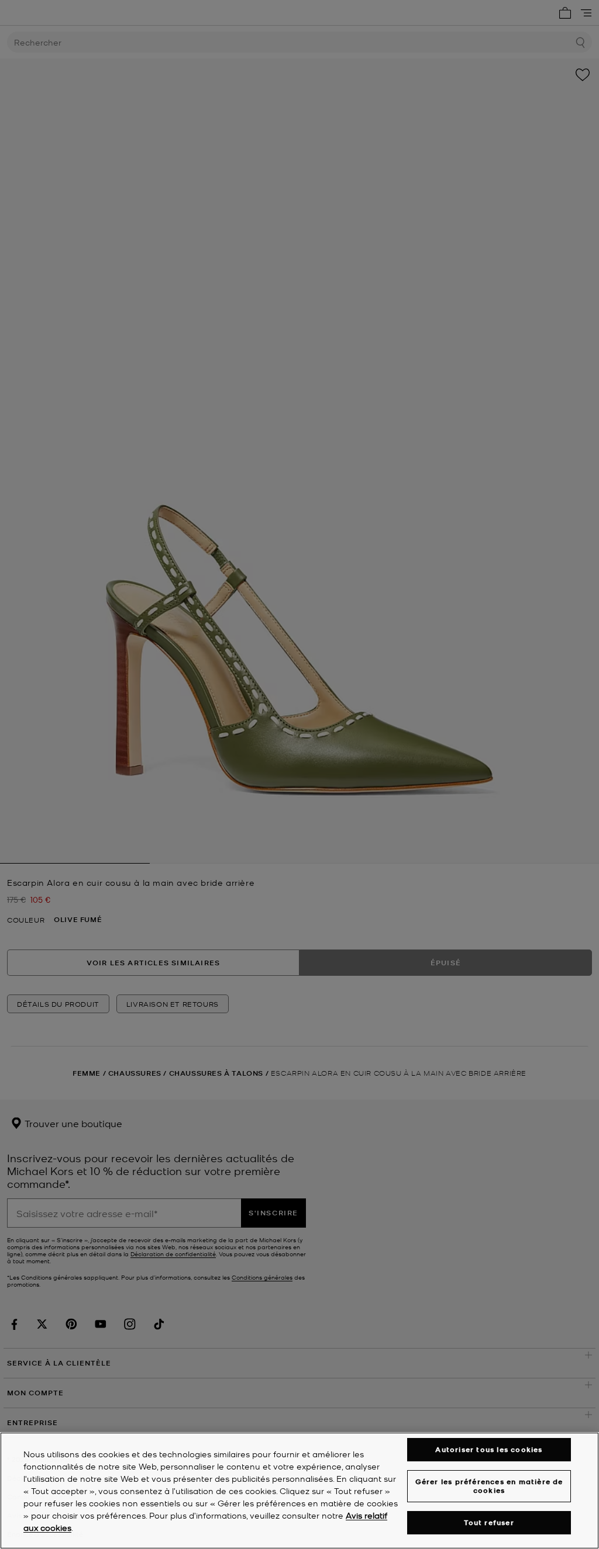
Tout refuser (489, 1522)
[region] (299, 1490)
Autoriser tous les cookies (488, 1449)
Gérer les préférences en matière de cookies (489, 1486)
